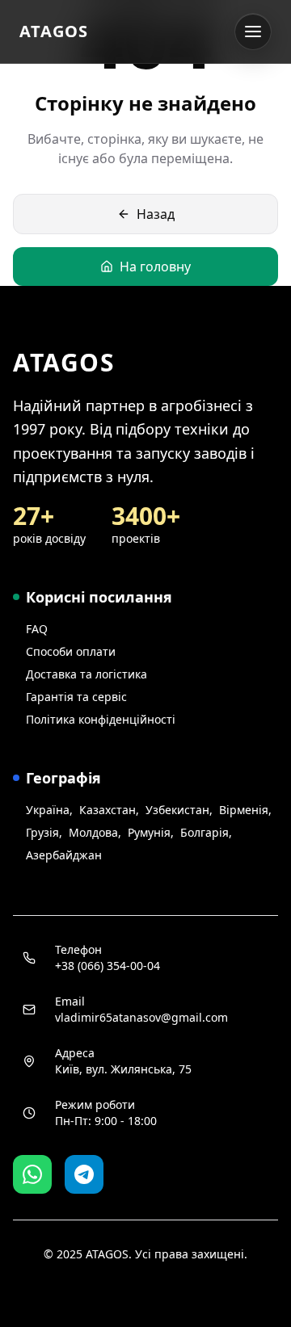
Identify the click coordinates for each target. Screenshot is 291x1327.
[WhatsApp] (32, 1174)
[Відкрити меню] (253, 31)
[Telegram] (84, 1174)
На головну (155, 266)
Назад (156, 214)
